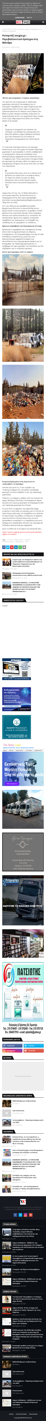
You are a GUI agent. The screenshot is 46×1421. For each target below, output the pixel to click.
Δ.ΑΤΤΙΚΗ (10, 540)
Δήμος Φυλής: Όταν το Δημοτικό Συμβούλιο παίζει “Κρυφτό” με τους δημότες (27, 1310)
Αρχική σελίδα (7, 29)
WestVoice (7, 47)
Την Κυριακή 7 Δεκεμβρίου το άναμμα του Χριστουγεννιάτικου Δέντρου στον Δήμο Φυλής (27, 1299)
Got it (29, 18)
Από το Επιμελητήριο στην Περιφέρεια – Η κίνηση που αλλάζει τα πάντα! (28, 1151)
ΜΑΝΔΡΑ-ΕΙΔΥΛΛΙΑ (8, 542)
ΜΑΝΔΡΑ (27, 540)
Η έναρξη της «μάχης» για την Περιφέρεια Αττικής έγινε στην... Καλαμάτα (25, 1177)
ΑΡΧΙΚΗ (11, 1414)
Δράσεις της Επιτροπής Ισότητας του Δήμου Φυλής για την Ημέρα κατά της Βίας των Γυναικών (27, 1321)
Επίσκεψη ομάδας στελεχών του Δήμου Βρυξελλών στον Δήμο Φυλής (28, 1347)
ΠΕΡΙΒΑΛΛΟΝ (19, 542)
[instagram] (12, 1051)
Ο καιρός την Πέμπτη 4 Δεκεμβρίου (26, 1269)
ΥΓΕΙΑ (14, 29)
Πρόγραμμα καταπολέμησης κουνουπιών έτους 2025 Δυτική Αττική (27, 574)
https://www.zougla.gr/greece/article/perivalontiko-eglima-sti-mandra (22, 533)
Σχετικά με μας (18, 1110)
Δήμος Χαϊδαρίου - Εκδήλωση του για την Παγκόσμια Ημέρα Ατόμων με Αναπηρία (27, 1281)
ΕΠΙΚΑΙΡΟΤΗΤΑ (18, 540)
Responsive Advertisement (23, 1076)
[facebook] (12, 1046)
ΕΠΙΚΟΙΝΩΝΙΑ (33, 1414)
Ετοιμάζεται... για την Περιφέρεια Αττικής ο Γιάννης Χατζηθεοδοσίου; (26, 1187)
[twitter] (34, 1046)
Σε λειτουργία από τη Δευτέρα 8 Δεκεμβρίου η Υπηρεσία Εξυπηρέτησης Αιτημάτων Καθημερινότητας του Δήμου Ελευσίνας (28, 1259)
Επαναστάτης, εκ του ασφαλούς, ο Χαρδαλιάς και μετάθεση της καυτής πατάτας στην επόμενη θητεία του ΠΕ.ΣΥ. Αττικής (27, 1140)
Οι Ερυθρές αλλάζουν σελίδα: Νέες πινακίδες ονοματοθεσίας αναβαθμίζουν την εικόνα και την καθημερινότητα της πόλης (26, 1232)
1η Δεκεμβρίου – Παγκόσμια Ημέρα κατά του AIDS (28, 1121)
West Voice (28, 1418)
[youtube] (34, 1051)
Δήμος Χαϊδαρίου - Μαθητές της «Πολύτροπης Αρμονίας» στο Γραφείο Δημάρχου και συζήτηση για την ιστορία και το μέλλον (28, 1246)
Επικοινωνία (17, 1391)
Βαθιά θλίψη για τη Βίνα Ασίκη (24, 1101)
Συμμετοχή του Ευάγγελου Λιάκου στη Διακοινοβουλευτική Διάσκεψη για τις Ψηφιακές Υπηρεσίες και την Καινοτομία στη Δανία (27, 563)
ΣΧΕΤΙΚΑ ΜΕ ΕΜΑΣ (21, 1414)
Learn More (20, 18)
